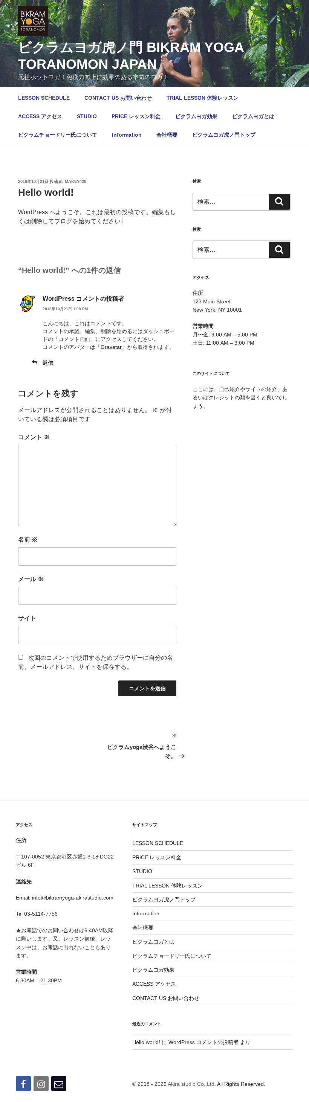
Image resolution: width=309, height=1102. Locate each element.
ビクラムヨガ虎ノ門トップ (223, 135)
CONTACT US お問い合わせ (118, 98)
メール (31, 579)
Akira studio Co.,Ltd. (192, 1084)
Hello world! (146, 1042)
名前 (28, 539)
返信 (48, 363)
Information (127, 135)
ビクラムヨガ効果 (196, 116)
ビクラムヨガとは (253, 116)
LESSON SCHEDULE (44, 98)
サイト (27, 618)
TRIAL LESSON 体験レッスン (203, 98)
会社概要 (166, 135)
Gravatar (111, 347)
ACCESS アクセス (40, 116)
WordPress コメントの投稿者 (83, 298)
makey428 (75, 181)
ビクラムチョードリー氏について (57, 135)
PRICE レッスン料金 (136, 116)
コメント (34, 437)
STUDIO (87, 116)
